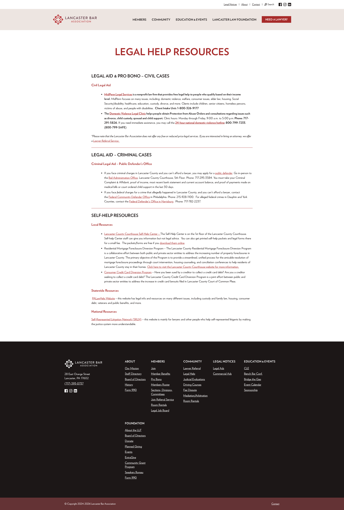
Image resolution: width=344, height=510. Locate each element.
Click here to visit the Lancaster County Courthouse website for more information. (193, 266)
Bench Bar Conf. (253, 373)
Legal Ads (218, 368)
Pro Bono (156, 379)
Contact (256, 4)
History (129, 384)
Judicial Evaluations (194, 379)
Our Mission (132, 368)
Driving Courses (192, 384)
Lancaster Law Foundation (234, 19)
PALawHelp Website (103, 298)
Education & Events (191, 19)
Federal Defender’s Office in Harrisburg (151, 201)
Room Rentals (159, 404)
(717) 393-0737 (73, 383)
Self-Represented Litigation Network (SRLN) (116, 319)
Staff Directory (133, 373)
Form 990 (131, 390)
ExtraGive (130, 457)
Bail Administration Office (123, 177)
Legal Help (189, 373)
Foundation (134, 423)
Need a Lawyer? (276, 19)
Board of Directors (135, 379)
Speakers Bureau (134, 472)
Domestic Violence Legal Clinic (127, 113)
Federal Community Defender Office (129, 196)
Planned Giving (133, 446)
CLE (246, 368)
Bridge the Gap (252, 379)
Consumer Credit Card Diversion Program (128, 272)
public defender (223, 173)
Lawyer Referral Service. (106, 140)
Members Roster (160, 384)
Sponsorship (251, 390)
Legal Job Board (160, 410)
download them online (172, 243)
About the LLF (133, 430)
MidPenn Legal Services (118, 94)
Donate (129, 440)
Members (139, 19)
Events (128, 451)
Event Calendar (252, 384)
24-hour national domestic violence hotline (199, 122)
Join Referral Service (162, 399)
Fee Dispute (190, 390)
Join (153, 368)
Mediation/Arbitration (195, 395)
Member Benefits (160, 373)
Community (161, 19)
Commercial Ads (222, 373)
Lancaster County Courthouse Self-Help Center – (132, 233)
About (244, 4)
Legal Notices (230, 4)
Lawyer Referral (192, 368)
